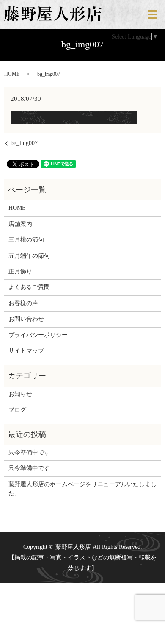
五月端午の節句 (29, 256)
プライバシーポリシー (38, 335)
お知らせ (20, 394)
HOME (11, 74)
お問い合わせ (26, 319)
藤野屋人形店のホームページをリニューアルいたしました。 (82, 489)
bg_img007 (24, 143)
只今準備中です (29, 452)
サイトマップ (26, 351)
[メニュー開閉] (152, 14)
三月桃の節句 (26, 239)
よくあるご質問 (29, 287)
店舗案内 (20, 224)
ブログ (17, 409)
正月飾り (20, 271)
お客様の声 (23, 303)
